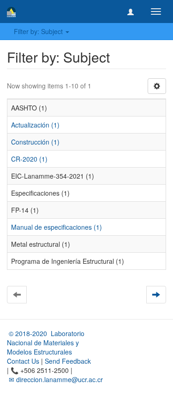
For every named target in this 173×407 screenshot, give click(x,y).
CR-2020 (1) (29, 158)
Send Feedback (68, 361)
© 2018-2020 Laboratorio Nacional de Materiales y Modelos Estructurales (45, 342)
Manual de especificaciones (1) (56, 227)
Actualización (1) (35, 124)
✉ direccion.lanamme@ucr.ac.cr (55, 379)
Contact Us (23, 361)
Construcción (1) (35, 141)
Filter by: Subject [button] (39, 31)
